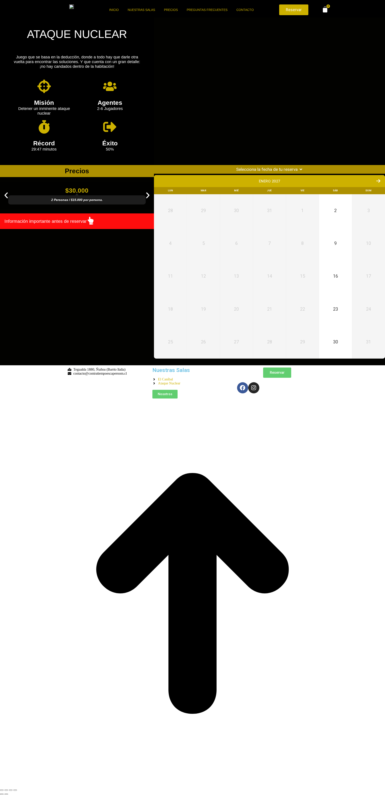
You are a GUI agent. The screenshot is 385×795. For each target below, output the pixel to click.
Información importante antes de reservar (45, 221)
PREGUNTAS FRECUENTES (207, 10)
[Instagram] (253, 387)
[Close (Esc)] (2, 790)
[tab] (77, 221)
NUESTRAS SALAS (141, 10)
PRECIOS (171, 10)
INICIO (114, 10)
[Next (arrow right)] (6, 794)
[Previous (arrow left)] (2, 794)
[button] (6, 195)
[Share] (6, 790)
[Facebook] (242, 387)
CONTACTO (245, 10)
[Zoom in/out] (15, 790)
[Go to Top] (192, 785)
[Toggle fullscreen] (10, 790)
